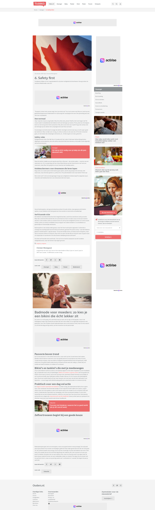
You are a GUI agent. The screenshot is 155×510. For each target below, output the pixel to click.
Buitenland (76, 267)
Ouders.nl (38, 485)
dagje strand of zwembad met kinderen (48, 386)
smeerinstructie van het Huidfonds (59, 396)
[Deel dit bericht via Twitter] (51, 260)
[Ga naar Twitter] (117, 485)
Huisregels (51, 493)
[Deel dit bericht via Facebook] (47, 260)
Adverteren (36, 501)
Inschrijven (107, 498)
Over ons (35, 505)
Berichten (35, 503)
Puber (84, 4)
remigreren (43, 243)
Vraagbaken (36, 497)
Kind (78, 4)
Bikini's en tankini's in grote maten (68, 372)
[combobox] (108, 227)
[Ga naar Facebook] (113, 485)
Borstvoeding (99, 96)
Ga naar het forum (107, 212)
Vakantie (52, 403)
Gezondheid (98, 103)
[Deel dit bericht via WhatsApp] (55, 260)
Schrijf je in (108, 237)
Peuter (72, 4)
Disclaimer (51, 495)
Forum (90, 4)
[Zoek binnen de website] (113, 4)
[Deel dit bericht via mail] (60, 260)
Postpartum (98, 109)
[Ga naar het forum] (116, 4)
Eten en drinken (99, 99)
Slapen (97, 137)
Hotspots (98, 4)
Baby (66, 4)
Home (35, 10)
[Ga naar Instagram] (120, 485)
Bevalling (98, 93)
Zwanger (59, 4)
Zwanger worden (100, 112)
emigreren (38, 243)
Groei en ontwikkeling (101, 106)
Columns (35, 499)
